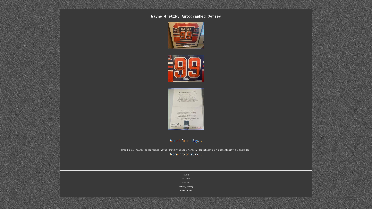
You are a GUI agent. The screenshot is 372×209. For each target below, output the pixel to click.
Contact (186, 183)
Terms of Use (186, 191)
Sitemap (186, 179)
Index (186, 175)
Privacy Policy (186, 187)
